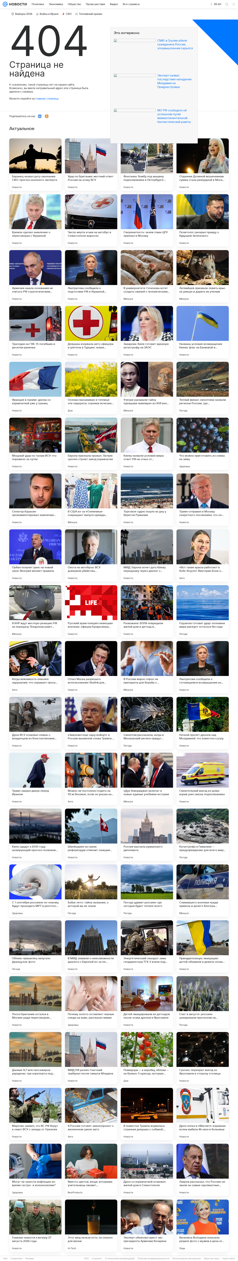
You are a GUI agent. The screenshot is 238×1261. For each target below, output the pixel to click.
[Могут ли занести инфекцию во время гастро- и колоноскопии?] (35, 1170)
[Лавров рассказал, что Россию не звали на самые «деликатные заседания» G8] (202, 1170)
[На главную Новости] (17, 4)
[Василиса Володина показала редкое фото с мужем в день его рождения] (202, 1226)
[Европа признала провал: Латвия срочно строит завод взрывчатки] (91, 444)
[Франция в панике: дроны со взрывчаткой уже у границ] (35, 388)
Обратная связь (212, 1258)
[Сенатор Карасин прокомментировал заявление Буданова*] (35, 500)
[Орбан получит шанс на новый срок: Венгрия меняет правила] (35, 555)
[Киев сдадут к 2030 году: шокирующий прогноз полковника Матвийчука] (35, 835)
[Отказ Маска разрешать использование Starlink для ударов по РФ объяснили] (91, 667)
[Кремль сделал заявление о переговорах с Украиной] (35, 220)
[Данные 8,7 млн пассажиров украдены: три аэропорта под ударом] (35, 1058)
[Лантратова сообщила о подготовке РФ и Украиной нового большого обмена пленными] (91, 276)
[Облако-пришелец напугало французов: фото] (35, 946)
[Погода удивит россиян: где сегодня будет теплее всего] (147, 890)
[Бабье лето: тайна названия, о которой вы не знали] (91, 890)
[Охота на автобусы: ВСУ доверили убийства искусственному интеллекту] (91, 555)
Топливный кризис (91, 14)
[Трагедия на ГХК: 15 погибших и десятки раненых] (35, 332)
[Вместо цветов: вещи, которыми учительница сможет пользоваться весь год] (91, 1170)
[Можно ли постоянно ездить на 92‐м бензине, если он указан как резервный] (91, 779)
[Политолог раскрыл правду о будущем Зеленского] (202, 220)
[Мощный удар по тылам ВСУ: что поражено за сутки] (35, 444)
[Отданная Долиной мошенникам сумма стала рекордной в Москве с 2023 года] (202, 164)
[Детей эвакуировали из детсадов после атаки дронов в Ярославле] (147, 1002)
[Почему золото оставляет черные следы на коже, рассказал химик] (91, 1002)
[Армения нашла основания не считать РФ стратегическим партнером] (35, 276)
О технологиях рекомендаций (120, 1258)
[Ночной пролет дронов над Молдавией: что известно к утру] (202, 723)
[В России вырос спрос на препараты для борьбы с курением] (147, 667)
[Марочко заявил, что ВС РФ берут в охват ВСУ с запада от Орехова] (35, 1114)
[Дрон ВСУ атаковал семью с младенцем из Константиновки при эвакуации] (35, 723)
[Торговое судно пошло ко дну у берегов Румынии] (147, 500)
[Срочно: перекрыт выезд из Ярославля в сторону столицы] (202, 1058)
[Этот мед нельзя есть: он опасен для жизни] (91, 1226)
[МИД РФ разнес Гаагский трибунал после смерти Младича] (91, 1058)
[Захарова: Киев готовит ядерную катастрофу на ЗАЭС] (147, 332)
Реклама (29, 1258)
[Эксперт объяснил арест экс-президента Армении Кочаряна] (147, 1226)
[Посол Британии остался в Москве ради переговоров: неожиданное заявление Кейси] (35, 1002)
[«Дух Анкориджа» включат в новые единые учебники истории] (147, 779)
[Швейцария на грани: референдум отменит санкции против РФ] (91, 835)
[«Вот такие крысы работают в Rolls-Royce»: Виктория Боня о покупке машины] (202, 555)
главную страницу (46, 98)
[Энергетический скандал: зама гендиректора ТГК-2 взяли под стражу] (147, 946)
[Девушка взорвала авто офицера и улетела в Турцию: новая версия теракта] (91, 332)
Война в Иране (49, 14)
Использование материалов (186, 1258)
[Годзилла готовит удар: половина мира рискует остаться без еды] (202, 611)
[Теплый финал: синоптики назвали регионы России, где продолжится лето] (202, 388)
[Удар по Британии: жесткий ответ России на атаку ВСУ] (91, 164)
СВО (69, 14)
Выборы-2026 (23, 14)
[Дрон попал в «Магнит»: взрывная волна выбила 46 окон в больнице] (202, 1114)
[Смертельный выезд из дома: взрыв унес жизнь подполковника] (202, 779)
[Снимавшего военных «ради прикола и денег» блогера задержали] (202, 890)
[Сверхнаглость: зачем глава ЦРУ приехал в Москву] (147, 220)
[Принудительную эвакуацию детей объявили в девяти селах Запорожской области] (202, 946)
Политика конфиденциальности (153, 1258)
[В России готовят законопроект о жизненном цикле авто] (91, 1114)
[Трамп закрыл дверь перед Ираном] (35, 779)
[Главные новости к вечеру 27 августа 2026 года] (35, 1226)
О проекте (97, 1258)
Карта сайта (229, 1258)
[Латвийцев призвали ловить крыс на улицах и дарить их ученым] (202, 276)
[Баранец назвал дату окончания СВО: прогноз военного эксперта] (35, 164)
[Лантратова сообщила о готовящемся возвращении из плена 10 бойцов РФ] (202, 667)
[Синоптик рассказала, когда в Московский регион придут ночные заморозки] (147, 723)
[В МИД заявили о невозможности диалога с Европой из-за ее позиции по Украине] (91, 946)
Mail (5, 1258)
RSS (86, 1258)
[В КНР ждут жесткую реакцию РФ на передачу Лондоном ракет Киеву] (35, 611)
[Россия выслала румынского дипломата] (147, 835)
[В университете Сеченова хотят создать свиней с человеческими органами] (147, 276)
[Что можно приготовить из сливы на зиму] (202, 444)
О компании (16, 1258)
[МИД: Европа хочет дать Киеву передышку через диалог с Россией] (147, 555)
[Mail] (5, 4)
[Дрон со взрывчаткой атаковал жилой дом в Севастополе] (147, 1170)
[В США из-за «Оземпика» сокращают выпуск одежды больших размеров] (91, 500)
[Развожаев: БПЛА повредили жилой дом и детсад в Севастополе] (147, 611)
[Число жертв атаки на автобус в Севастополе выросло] (91, 220)
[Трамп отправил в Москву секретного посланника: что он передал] (202, 500)
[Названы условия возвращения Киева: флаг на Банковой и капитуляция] (202, 332)
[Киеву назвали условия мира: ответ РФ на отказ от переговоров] (147, 444)
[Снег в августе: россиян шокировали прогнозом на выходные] (202, 1002)
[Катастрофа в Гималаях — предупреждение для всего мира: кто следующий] (202, 835)
